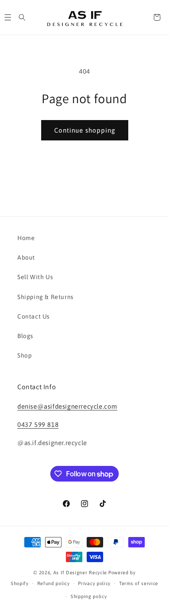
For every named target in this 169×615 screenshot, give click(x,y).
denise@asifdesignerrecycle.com (67, 406)
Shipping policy (89, 596)
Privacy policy (94, 583)
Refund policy (53, 583)
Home (26, 237)
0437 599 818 (37, 424)
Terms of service (138, 583)
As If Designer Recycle (80, 572)
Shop (24, 355)
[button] (22, 17)
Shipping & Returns (45, 296)
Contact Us (33, 316)
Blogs (25, 335)
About (26, 257)
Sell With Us (35, 276)
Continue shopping (84, 130)
